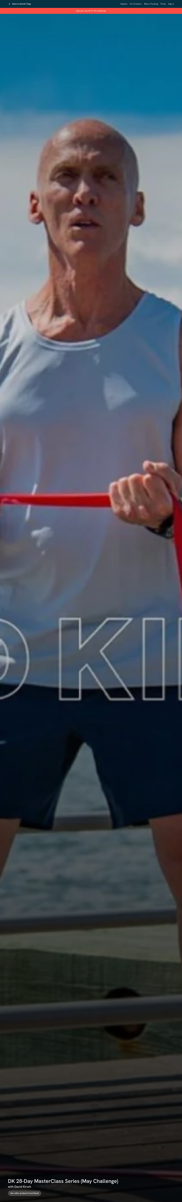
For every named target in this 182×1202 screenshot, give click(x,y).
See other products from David (24, 1193)
